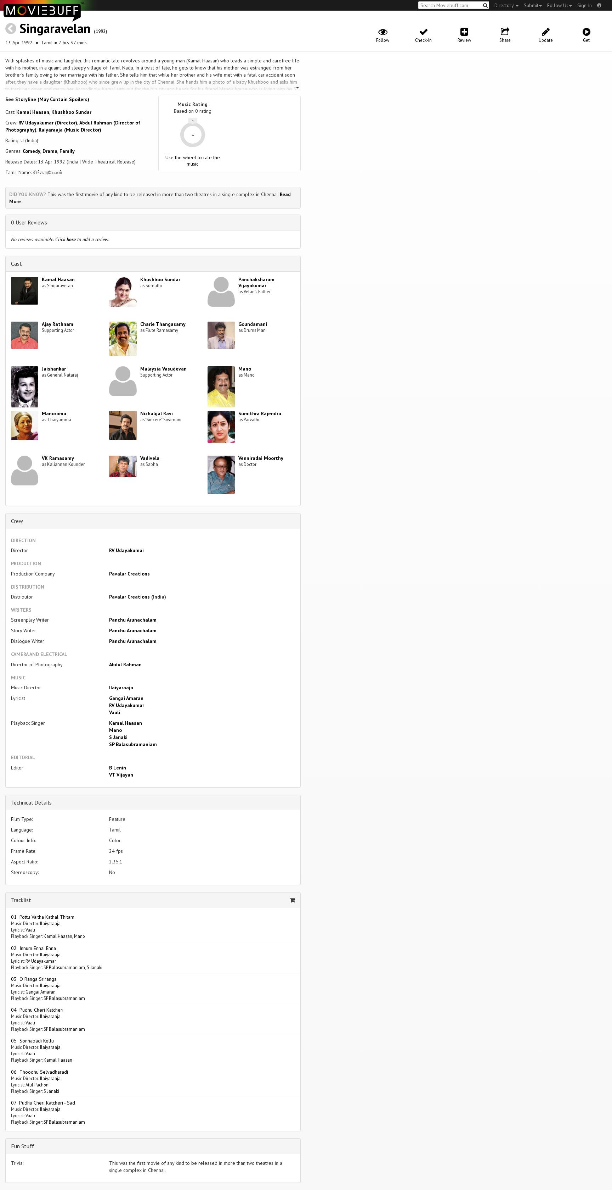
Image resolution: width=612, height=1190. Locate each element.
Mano (244, 369)
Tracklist (21, 899)
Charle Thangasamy (163, 324)
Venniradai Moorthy (260, 458)
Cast (16, 263)
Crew (17, 520)
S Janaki (118, 737)
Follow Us (557, 5)
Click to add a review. (82, 239)
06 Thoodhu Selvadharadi (39, 1072)
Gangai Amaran (126, 698)
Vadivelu (149, 458)
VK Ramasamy (58, 458)
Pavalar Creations (129, 574)
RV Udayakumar (126, 550)
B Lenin (117, 767)
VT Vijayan (121, 775)
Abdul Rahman (125, 664)
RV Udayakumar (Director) (47, 122)
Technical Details (31, 802)
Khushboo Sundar (71, 112)
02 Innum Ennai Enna (33, 948)
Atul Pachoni (38, 1085)
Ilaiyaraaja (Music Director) (70, 130)
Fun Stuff (22, 1146)
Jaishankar (54, 369)
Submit (531, 5)
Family (67, 151)
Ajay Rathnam (57, 324)
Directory (504, 5)
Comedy (31, 151)
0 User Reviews (29, 222)
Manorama (54, 413)
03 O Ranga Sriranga (34, 979)
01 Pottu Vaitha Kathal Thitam (42, 917)
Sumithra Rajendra (259, 413)
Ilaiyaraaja (121, 687)
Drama (49, 151)
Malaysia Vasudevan (163, 369)
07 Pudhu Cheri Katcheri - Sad (43, 1103)
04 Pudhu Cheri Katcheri (37, 1010)
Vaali (114, 712)
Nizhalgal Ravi (156, 413)
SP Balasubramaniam (133, 744)
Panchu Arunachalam (133, 620)
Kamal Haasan (32, 112)
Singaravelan (55, 28)
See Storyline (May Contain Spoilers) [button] (47, 99)
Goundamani (252, 324)
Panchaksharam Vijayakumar (256, 282)
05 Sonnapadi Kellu (32, 1041)
